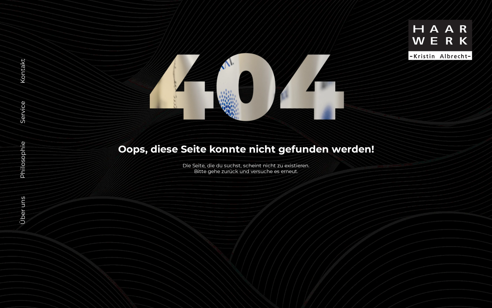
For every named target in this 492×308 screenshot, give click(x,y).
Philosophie (22, 159)
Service (22, 112)
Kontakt (22, 71)
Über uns (22, 210)
